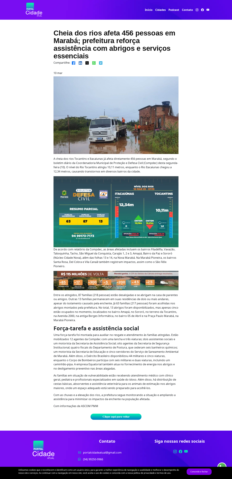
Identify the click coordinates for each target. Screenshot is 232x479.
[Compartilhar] (73, 63)
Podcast (173, 10)
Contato (187, 10)
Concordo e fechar (199, 471)
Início (149, 10)
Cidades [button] (160, 10)
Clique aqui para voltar (116, 416)
